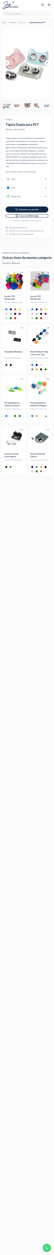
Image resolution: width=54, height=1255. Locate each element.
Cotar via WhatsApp (28, 216)
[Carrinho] (42, 5)
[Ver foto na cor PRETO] (15, 314)
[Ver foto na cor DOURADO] (20, 309)
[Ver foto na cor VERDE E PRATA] (11, 467)
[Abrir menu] (49, 5)
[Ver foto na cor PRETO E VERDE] (6, 467)
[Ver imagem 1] (6, 105)
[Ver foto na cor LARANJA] (37, 369)
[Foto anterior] (6, 281)
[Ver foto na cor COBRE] (15, 309)
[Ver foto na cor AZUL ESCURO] (11, 309)
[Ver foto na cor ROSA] (32, 471)
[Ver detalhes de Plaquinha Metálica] (14, 336)
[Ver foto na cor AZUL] (6, 309)
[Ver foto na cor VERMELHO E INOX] (41, 471)
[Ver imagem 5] (46, 105)
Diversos (22, 22)
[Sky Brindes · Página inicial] (10, 4)
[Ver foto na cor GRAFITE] (6, 365)
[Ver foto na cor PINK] (6, 314)
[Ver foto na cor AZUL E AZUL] (32, 416)
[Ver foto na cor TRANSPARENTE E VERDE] (45, 416)
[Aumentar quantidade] (45, 179)
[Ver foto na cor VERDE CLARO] (6, 318)
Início (4, 22)
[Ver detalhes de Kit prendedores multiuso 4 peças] (14, 387)
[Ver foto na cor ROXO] (20, 314)
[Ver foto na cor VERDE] (45, 369)
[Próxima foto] (22, 281)
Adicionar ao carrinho (29, 209)
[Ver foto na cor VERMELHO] (15, 318)
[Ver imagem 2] (16, 105)
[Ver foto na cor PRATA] (11, 314)
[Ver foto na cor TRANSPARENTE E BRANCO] (41, 416)
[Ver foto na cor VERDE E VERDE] (20, 416)
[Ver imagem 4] (36, 105)
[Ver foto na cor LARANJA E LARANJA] (37, 416)
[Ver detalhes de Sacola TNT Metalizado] (14, 281)
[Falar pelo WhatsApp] (47, 1248)
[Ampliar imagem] (27, 63)
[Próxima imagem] (47, 63)
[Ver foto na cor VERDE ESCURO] (11, 318)
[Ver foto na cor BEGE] (41, 365)
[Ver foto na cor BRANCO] (45, 365)
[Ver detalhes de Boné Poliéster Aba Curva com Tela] (40, 336)
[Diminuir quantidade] (34, 179)
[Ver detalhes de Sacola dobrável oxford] (40, 438)
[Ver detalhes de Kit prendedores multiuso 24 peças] (40, 387)
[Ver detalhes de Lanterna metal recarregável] (14, 438)
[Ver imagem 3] (26, 105)
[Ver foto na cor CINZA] (32, 369)
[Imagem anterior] (7, 63)
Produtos (12, 22)
